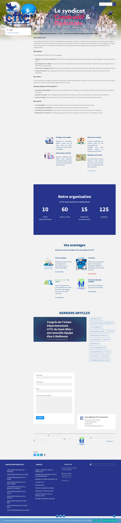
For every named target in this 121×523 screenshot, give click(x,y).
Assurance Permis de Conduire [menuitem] (45, 499)
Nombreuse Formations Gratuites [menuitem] (46, 479)
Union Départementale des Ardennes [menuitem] (16, 470)
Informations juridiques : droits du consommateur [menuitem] (46, 475)
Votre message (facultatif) (44, 395)
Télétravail (95, 356)
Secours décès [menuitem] (39, 485)
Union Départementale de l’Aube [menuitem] (17, 474)
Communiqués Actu (97, 331)
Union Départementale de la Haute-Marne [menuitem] (16, 483)
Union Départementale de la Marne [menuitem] (16, 478)
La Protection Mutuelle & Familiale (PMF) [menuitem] (43, 495)
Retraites (95, 343)
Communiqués (96, 327)
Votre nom (39, 375)
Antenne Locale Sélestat (13, 32)
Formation (95, 339)
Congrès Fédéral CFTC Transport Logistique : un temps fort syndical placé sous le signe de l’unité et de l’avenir (59, 332)
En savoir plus (91, 171)
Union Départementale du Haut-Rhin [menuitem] (17, 506)
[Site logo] (17, 24)
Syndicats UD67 (96, 352)
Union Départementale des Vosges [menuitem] (18, 510)
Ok (94, 520)
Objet (37, 389)
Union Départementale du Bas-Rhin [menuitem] (17, 501)
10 (45, 209)
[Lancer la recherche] (114, 4)
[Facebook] (57, 516)
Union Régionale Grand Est (100, 360)
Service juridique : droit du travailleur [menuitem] (44, 470)
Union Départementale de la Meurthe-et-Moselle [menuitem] (16, 487)
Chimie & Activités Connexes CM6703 (102, 323)
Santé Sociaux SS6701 (98, 347)
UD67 (105, 356)
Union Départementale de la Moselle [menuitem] (16, 497)
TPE (107, 352)
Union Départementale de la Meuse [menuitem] (16, 492)
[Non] (119, 520)
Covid (110, 331)
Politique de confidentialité (109, 520)
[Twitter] (60, 516)
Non (99, 520)
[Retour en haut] (114, 516)
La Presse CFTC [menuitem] (39, 482)
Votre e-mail (39, 382)
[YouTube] (63, 516)
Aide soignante (96, 319)
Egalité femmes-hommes (99, 335)
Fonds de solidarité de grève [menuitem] (44, 488)
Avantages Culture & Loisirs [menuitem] (44, 491)
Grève (106, 339)
